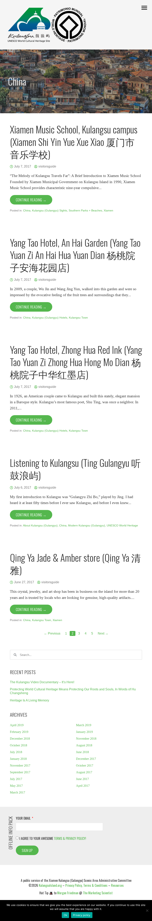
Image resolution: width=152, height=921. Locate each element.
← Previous (52, 633)
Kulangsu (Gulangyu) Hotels (49, 317)
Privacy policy (81, 915)
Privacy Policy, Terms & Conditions (86, 885)
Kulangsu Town (78, 317)
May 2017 (16, 785)
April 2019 (17, 725)
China (26, 210)
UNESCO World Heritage (122, 525)
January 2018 (18, 758)
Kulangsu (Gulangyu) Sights (49, 210)
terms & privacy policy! (70, 838)
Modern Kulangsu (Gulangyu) (86, 525)
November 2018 (86, 738)
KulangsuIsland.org (50, 885)
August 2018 (84, 745)
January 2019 (84, 732)
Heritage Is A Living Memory (29, 700)
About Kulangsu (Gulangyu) (40, 525)
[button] (144, 7)
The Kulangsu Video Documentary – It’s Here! (42, 682)
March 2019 (83, 725)
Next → (103, 633)
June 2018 (82, 752)
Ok (65, 915)
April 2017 (83, 785)
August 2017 (84, 772)
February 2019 (19, 732)
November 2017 (20, 765)
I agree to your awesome (52, 838)
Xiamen (108, 210)
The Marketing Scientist (98, 893)
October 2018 (18, 745)
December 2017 (86, 758)
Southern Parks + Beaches (85, 210)
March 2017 (17, 792)
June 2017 (82, 779)
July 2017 (16, 779)
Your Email (23, 819)
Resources (117, 885)
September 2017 (20, 772)
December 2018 (20, 738)
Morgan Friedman (67, 893)
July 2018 (16, 752)
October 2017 (84, 765)
